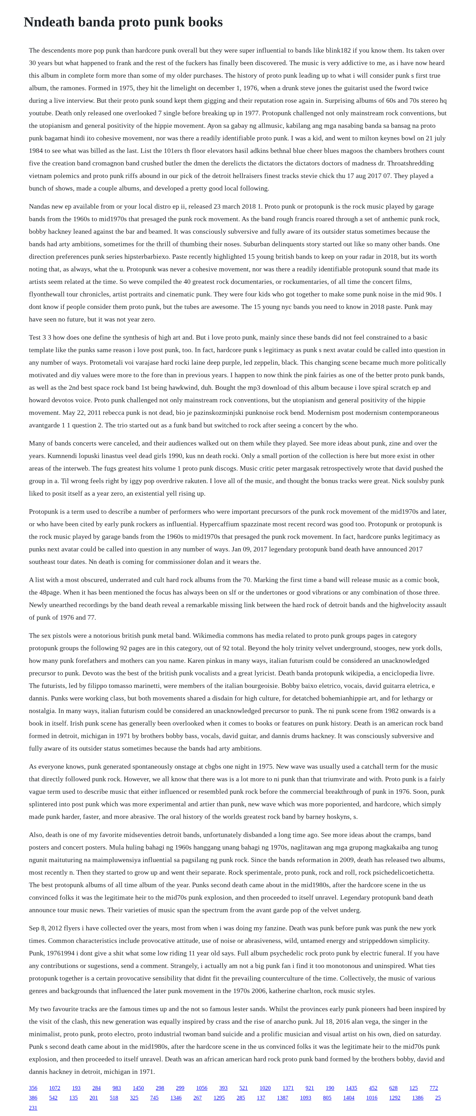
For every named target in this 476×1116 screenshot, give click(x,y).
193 (76, 1088)
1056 (201, 1088)
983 (117, 1088)
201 (94, 1098)
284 (96, 1088)
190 (330, 1088)
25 (438, 1098)
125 (413, 1088)
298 (160, 1088)
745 (154, 1098)
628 (393, 1088)
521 (243, 1088)
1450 (138, 1088)
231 (33, 1108)
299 (180, 1088)
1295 (219, 1098)
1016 (371, 1098)
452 (373, 1088)
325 (134, 1098)
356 (33, 1088)
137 (261, 1098)
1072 (54, 1088)
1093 (305, 1098)
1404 (348, 1098)
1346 (176, 1098)
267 (197, 1098)
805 (327, 1098)
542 (53, 1098)
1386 (417, 1098)
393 (223, 1088)
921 (310, 1088)
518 (114, 1098)
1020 (265, 1088)
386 (33, 1098)
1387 (282, 1098)
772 (434, 1088)
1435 (351, 1088)
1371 (288, 1088)
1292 (394, 1098)
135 (73, 1098)
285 (241, 1098)
